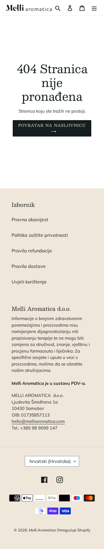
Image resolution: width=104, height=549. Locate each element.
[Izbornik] (94, 7)
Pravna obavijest (30, 219)
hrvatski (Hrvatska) (50, 461)
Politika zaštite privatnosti (40, 235)
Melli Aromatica (42, 530)
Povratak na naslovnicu (52, 125)
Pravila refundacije (32, 250)
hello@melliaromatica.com (38, 421)
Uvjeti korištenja (29, 282)
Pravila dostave (29, 266)
